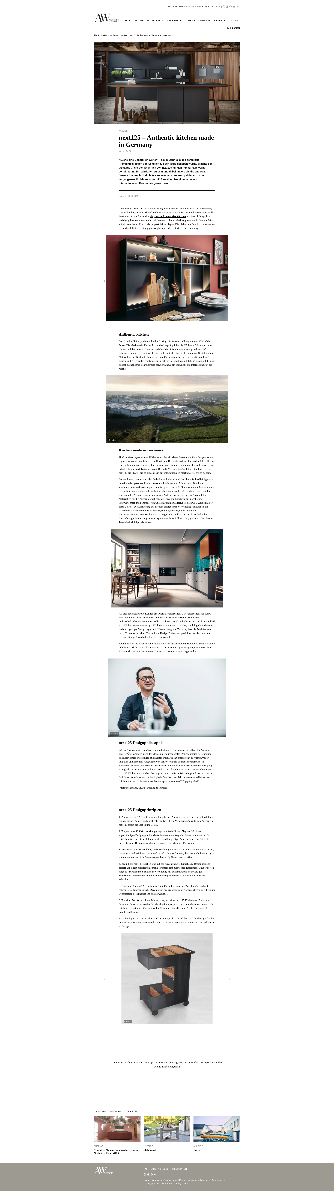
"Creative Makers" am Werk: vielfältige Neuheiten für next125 (117, 1151)
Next (229, 281)
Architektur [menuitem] (128, 21)
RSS (218, 7)
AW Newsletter (200, 7)
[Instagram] (223, 6)
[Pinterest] (227, 6)
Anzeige (98, 1146)
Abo (212, 7)
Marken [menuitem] (233, 21)
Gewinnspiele (219, 1180)
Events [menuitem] (220, 21)
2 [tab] (167, 329)
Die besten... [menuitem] (177, 21)
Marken (124, 35)
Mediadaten (179, 1169)
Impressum (156, 1180)
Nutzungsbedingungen (199, 1180)
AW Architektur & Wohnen (106, 35)
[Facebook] (230, 6)
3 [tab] (171, 329)
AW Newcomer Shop (179, 7)
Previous (104, 281)
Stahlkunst (150, 1149)
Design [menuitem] (144, 21)
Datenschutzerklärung (175, 1180)
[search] (238, 6)
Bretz (196, 1149)
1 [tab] (163, 329)
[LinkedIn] (148, 1174)
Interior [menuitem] (157, 21)
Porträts (150, 1169)
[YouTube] (234, 6)
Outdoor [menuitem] (204, 21)
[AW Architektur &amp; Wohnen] (106, 18)
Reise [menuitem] (191, 21)
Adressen (164, 1169)
